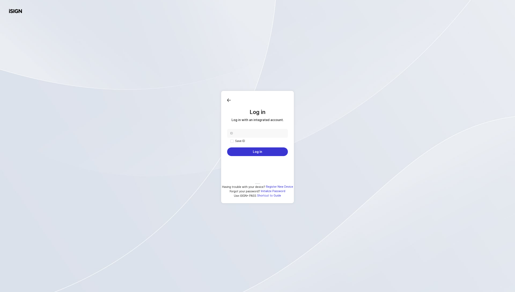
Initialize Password (273, 191)
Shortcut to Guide (269, 195)
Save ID (240, 141)
